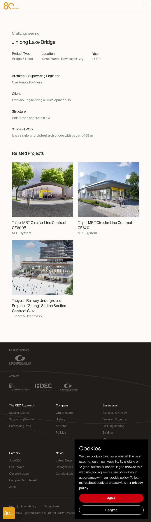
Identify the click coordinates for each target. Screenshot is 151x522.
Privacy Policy (28, 506)
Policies (61, 432)
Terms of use (51, 506)
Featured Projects (114, 419)
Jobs (12, 487)
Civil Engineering (113, 426)
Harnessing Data (20, 426)
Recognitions (64, 467)
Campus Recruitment (23, 480)
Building (108, 432)
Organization (64, 413)
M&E (106, 439)
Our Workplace (19, 473)
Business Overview (115, 413)
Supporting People (21, 419)
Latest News (64, 460)
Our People (16, 467)
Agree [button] (111, 498)
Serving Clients (19, 413)
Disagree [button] (111, 510)
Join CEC (15, 460)
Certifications (64, 473)
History (60, 419)
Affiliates (61, 426)
